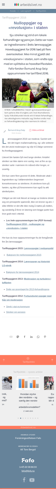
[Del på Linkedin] (31, 336)
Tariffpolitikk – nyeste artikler (28, 372)
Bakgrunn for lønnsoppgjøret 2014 (22, 272)
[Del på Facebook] (24, 336)
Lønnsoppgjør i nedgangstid (38, 248)
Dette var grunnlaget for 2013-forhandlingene (27, 289)
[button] (3, 4)
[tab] (18, 418)
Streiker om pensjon (15, 312)
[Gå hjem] (28, 4)
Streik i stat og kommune (18, 306)
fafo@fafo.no (28, 470)
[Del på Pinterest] (45, 336)
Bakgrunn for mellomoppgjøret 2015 (24, 255)
